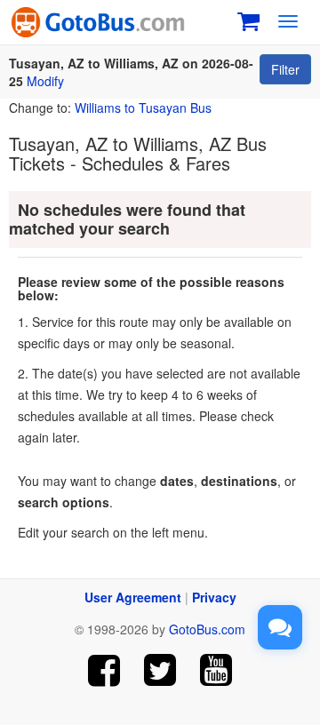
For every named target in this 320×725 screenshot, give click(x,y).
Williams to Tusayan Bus (143, 107)
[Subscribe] (215, 670)
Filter (285, 69)
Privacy (214, 597)
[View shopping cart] (248, 19)
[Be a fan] (104, 670)
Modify (45, 81)
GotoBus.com (207, 629)
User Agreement (132, 597)
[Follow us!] (160, 670)
